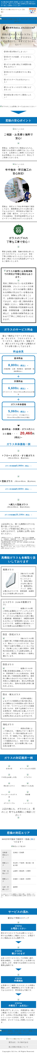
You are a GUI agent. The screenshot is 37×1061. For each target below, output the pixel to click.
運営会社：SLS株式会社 (18, 1042)
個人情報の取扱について (18, 1047)
